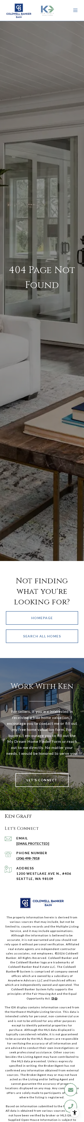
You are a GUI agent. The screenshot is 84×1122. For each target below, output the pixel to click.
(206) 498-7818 (27, 858)
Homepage (42, 618)
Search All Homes (42, 636)
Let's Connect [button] (42, 780)
